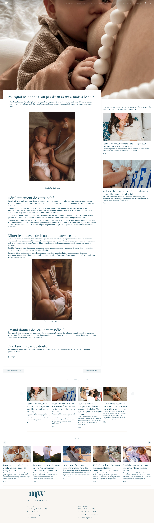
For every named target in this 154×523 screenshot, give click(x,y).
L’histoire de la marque (34, 515)
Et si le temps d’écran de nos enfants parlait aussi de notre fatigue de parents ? (115, 406)
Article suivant (92, 371)
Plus (104, 153)
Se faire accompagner (85, 518)
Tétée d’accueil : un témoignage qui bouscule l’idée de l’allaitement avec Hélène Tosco (106, 468)
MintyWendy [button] (32, 506)
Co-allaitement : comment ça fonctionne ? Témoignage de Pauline (135, 468)
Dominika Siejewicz (52, 188)
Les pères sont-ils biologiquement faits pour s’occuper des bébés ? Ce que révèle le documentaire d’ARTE (90, 409)
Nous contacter (31, 518)
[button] (76, 3)
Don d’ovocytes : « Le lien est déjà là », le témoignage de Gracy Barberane (15, 468)
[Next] (132, 393)
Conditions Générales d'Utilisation (89, 512)
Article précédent (13, 371)
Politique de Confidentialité (86, 509)
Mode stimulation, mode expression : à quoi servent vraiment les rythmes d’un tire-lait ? (125, 192)
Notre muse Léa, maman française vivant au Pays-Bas (75, 466)
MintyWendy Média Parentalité (37, 509)
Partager (12, 357)
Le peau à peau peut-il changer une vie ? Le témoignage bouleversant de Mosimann (46, 468)
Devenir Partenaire (33, 512)
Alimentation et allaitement (37, 255)
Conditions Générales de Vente (88, 515)
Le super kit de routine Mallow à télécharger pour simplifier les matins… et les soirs (124, 145)
